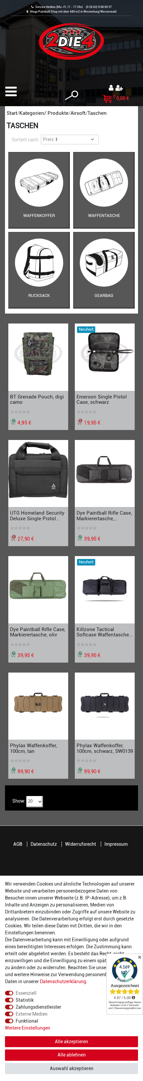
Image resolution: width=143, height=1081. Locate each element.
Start (12, 113)
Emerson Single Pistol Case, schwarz (101, 399)
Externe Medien (32, 1014)
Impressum (116, 844)
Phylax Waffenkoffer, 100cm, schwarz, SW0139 (104, 748)
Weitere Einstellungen (27, 1028)
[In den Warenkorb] (64, 387)
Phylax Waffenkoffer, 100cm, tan (33, 748)
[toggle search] (71, 95)
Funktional (27, 1021)
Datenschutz (44, 844)
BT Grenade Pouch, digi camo (37, 399)
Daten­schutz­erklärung (63, 981)
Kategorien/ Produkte (44, 113)
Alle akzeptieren (71, 1041)
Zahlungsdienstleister (38, 1007)
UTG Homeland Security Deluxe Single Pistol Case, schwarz (37, 515)
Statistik (25, 1000)
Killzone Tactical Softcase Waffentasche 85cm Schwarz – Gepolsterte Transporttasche (102, 632)
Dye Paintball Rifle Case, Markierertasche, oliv (38, 632)
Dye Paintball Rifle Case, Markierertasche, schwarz (104, 515)
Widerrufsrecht (80, 844)
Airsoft (78, 113)
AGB (17, 844)
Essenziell (26, 993)
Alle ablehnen (72, 1054)
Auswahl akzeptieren (71, 1068)
